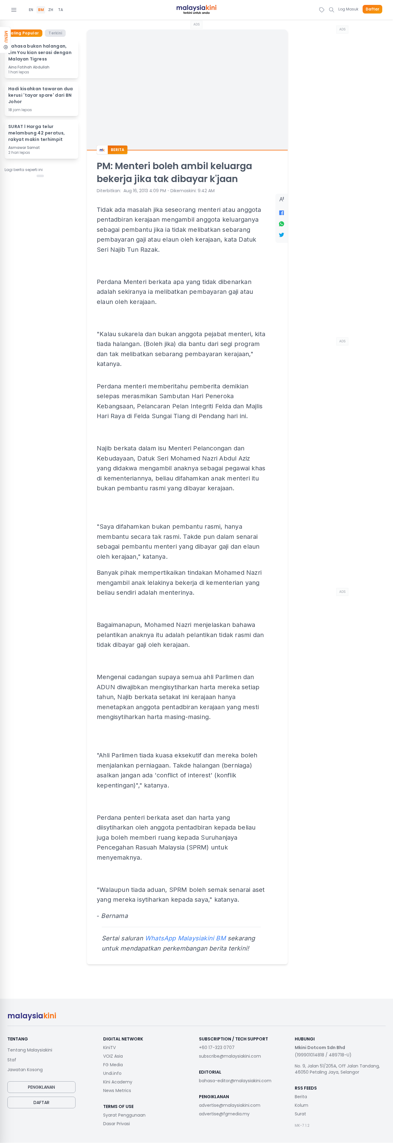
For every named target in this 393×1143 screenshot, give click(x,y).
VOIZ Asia (113, 1056)
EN (31, 9)
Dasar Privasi (116, 1124)
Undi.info (112, 1073)
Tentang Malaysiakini (29, 1050)
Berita (301, 1097)
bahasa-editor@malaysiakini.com (235, 1081)
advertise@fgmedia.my (224, 1114)
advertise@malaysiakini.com (229, 1105)
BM (41, 9)
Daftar (372, 9)
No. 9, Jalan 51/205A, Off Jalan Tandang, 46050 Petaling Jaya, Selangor (337, 1069)
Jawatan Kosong (25, 1070)
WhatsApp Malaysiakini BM (185, 938)
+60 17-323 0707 (217, 1047)
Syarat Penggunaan (124, 1115)
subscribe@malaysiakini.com (230, 1056)
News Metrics (117, 1090)
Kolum (301, 1105)
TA (60, 9)
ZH (50, 9)
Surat (300, 1114)
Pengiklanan (41, 1087)
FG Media (113, 1065)
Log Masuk (348, 9)
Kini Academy (117, 1082)
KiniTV (109, 1047)
